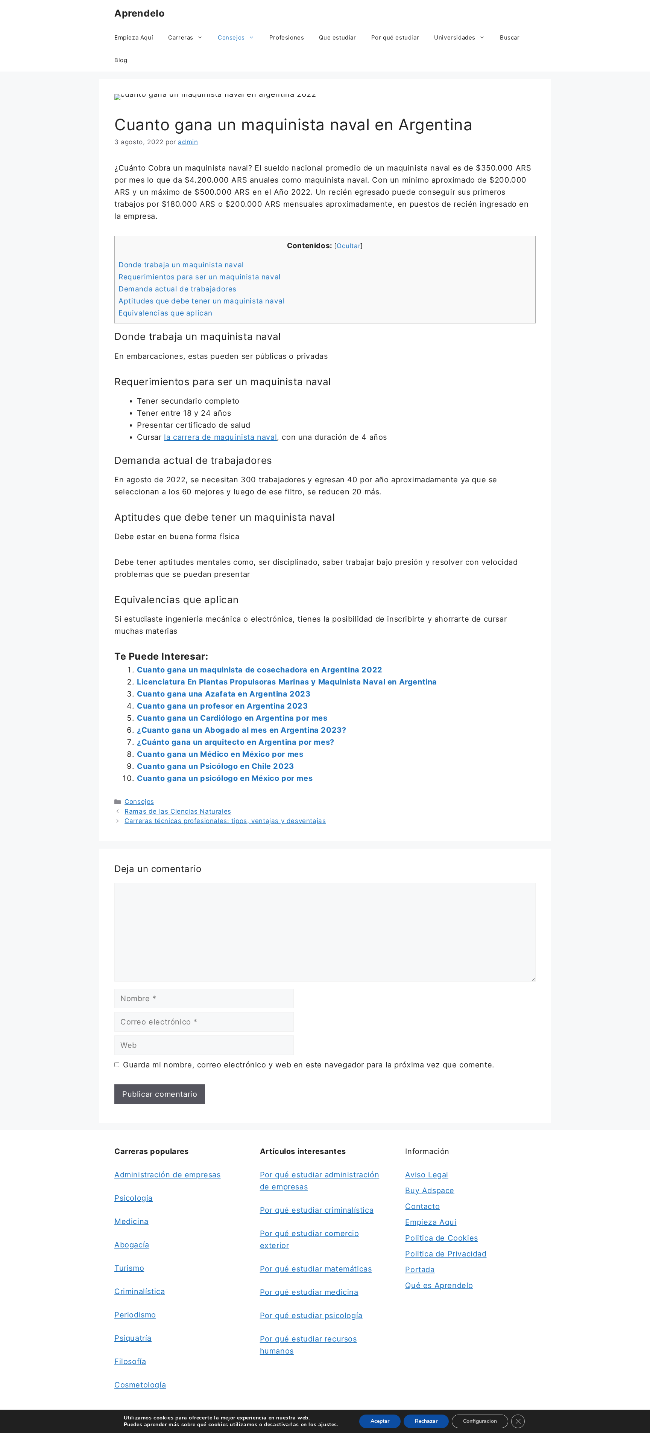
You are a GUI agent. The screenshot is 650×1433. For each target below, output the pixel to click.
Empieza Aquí (133, 37)
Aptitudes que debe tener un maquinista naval (201, 301)
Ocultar (348, 246)
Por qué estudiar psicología (311, 1315)
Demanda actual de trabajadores (177, 289)
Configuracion (480, 1421)
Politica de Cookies (441, 1237)
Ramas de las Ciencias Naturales (178, 811)
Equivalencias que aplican (165, 313)
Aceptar (380, 1421)
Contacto (422, 1206)
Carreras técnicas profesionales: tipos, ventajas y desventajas (225, 821)
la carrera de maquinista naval (220, 437)
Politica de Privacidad (445, 1253)
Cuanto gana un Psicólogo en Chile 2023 (215, 766)
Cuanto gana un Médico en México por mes (220, 754)
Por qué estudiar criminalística (317, 1210)
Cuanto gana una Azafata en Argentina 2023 (224, 693)
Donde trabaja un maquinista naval (181, 265)
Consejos (231, 37)
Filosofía (130, 1361)
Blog (120, 60)
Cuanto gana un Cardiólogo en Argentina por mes (232, 718)
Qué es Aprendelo (439, 1285)
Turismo (129, 1268)
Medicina (131, 1221)
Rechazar (426, 1421)
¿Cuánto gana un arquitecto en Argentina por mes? (235, 742)
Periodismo (135, 1314)
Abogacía (131, 1244)
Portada (419, 1269)
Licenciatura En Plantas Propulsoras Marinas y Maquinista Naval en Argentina (287, 681)
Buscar (510, 37)
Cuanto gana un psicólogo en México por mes (225, 778)
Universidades (454, 37)
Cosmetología (140, 1384)
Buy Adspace (429, 1190)
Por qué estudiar (395, 37)
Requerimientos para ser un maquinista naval (199, 277)
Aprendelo (139, 13)
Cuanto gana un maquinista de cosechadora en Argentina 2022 (260, 669)
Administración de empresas (167, 1174)
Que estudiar (337, 37)
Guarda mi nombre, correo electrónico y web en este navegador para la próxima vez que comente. (309, 1064)
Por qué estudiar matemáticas (316, 1268)
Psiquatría (133, 1338)
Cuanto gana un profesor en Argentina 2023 (222, 705)
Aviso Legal (426, 1174)
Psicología (133, 1198)
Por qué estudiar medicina (309, 1292)
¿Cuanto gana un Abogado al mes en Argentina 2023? (241, 730)
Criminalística (139, 1291)
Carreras (180, 37)
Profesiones (286, 37)
